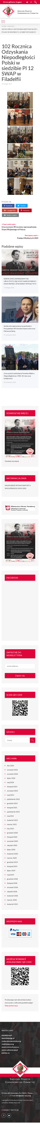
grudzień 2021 (12, 803)
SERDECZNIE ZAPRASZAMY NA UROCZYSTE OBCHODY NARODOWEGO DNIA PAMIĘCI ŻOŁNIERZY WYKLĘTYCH (20, 281)
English (19, 2)
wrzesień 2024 (12, 774)
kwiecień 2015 (12, 904)
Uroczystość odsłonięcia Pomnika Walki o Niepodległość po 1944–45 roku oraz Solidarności (19, 375)
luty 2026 (10, 766)
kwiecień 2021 (12, 820)
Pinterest (26, 210)
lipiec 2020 (11, 849)
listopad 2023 (12, 787)
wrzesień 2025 (12, 770)
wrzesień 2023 (12, 791)
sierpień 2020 (12, 845)
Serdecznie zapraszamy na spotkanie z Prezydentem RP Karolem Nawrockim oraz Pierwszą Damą (19, 328)
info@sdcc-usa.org (23, 1096)
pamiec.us (6, 1053)
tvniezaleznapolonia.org (11, 1041)
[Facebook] (31, 2)
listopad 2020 (12, 837)
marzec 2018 (12, 900)
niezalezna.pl (7, 1035)
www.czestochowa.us (10, 1047)
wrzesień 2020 (12, 841)
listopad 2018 (12, 883)
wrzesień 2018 (12, 887)
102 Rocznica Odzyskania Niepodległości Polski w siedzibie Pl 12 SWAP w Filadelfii (18, 62)
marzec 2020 (12, 858)
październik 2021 (13, 812)
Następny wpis (31, 235)
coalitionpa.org (8, 1044)
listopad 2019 (12, 866)
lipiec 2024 (11, 778)
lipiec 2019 (11, 870)
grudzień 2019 (12, 862)
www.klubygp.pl (8, 1038)
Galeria (10, 26)
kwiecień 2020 (12, 854)
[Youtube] (27, 2)
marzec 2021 (12, 824)
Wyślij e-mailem (12, 215)
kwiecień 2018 (12, 896)
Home (4, 26)
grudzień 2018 (12, 879)
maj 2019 (10, 875)
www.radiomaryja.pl (10, 1050)
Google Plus (11, 210)
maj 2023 (10, 795)
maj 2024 (10, 782)
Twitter (22, 206)
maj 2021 (10, 816)
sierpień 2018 (12, 891)
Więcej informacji (11, 1006)
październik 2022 (13, 799)
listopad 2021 (12, 808)
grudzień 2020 (12, 833)
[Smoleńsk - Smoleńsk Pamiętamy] (20, 11)
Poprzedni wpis (9, 224)
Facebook (9, 206)
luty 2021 (10, 829)
